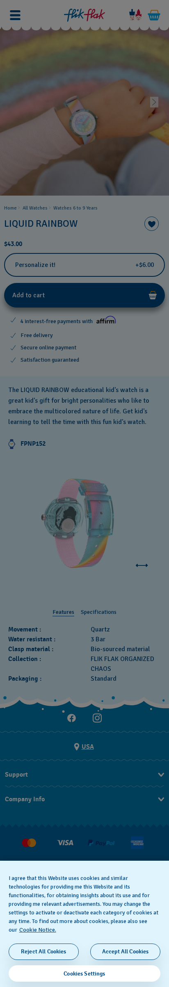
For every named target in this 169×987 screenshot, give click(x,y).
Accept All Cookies (125, 951)
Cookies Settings (84, 973)
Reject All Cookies (43, 951)
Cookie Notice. (37, 929)
